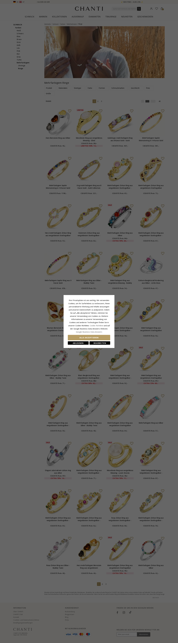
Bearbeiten (100, 343)
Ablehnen (78, 343)
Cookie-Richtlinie (96, 325)
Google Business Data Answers (89, 332)
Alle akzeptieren (89, 337)
